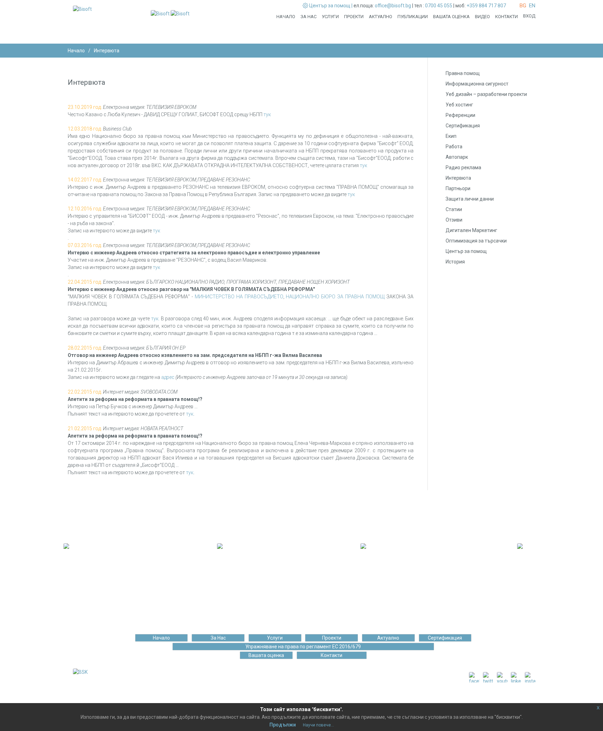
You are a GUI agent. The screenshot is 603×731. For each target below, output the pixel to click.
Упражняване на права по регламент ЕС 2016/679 (303, 646)
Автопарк (457, 157)
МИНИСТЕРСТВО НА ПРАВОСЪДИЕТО (239, 296)
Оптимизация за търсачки (476, 241)
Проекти (354, 16)
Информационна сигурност (477, 84)
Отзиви (454, 220)
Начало (285, 16)
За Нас (308, 16)
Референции (460, 115)
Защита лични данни (470, 199)
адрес (167, 377)
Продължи (282, 725)
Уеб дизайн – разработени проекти (486, 94)
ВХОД (529, 15)
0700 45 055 (438, 5)
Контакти (506, 16)
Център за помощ (466, 251)
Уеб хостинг (459, 104)
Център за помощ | (330, 5)
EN (532, 5)
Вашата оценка (451, 16)
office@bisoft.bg (393, 5)
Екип (451, 136)
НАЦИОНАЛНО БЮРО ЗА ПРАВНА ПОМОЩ (335, 296)
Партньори (458, 188)
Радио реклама (463, 167)
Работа (454, 146)
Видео (482, 16)
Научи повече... (318, 725)
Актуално (380, 16)
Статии (454, 209)
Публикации (412, 16)
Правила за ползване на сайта (282, 696)
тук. (154, 318)
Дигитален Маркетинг (471, 230)
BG (523, 5)
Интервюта (458, 178)
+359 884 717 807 (486, 5)
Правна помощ (463, 73)
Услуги (330, 16)
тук (267, 114)
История (455, 261)
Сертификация (463, 125)
